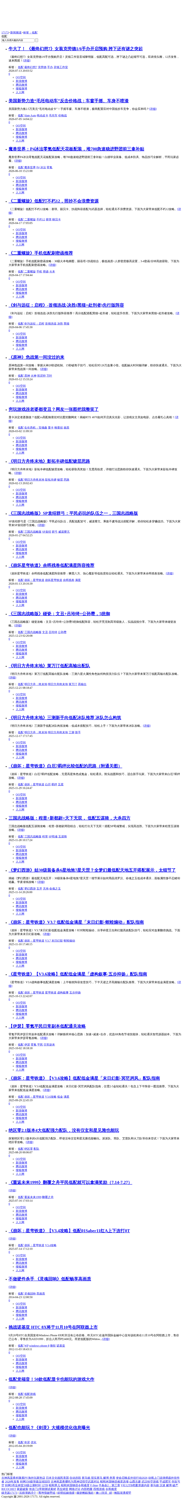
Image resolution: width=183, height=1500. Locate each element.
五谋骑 (62, 836)
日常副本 (49, 1044)
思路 (66, 479)
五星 (61, 784)
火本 (52, 271)
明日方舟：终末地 (35, 684)
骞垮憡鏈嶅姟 (46, 1492)
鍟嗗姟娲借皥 (66, 1492)
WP (26, 1345)
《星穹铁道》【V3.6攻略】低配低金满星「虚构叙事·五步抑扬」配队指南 (78, 974)
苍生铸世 (62, 1489)
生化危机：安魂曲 (35, 427)
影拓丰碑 (50, 479)
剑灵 (27, 1442)
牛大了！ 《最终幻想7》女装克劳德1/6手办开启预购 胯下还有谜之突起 (76, 48)
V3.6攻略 (50, 1096)
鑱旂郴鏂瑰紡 (85, 1492)
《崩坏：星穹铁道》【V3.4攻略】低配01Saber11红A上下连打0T (69, 1230)
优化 (33, 1442)
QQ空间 (21, 77)
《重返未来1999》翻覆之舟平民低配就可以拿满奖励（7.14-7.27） (70, 1182)
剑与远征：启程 (34, 323)
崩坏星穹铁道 (53, 580)
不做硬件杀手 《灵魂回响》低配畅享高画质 (50, 1279)
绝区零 (28, 1148)
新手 (78, 732)
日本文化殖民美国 (57, 1477)
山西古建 (135, 1481)
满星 (78, 580)
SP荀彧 (53, 836)
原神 (27, 375)
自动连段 (75, 1477)
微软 (53, 1345)
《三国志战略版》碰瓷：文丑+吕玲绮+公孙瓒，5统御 (59, 613)
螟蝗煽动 (69, 940)
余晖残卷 (68, 580)
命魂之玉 (55, 888)
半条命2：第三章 (109, 1485)
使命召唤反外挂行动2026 (131, 1477)
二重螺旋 (30, 219)
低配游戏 (30, 1393)
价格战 (62, 115)
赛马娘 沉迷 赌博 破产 (164, 1485)
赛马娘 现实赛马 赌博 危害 (98, 1477)
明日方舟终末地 (34, 479)
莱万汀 (73, 684)
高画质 (40, 1293)
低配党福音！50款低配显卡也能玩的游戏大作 (51, 1379)
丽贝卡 (56, 219)
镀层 (60, 479)
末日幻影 (57, 940)
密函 (46, 271)
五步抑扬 (75, 992)
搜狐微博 (21, 88)
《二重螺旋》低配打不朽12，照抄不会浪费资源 (54, 201)
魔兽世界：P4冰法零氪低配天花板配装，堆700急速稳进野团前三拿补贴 (76, 149)
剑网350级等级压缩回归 (35, 1481)
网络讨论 (74, 1489)
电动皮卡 (42, 115)
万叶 (49, 375)
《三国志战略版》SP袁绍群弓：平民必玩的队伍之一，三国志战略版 (73, 513)
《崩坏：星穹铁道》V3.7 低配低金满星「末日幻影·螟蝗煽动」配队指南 (76, 922)
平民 (40, 1044)
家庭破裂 (22, 1489)
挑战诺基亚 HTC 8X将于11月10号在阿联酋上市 (53, 1327)
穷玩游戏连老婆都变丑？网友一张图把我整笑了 (54, 409)
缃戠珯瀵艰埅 (122, 1492)
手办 (50, 67)
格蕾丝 (58, 427)
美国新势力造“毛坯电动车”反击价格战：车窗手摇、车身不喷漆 (69, 100)
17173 (5, 32)
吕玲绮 (53, 632)
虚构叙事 (63, 992)
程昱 (45, 836)
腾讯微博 (21, 84)
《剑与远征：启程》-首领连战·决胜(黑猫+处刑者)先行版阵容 (66, 305)
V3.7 (48, 940)
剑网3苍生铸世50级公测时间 (23, 1485)
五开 (39, 888)
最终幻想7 (30, 67)
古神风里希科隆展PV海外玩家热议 (23, 1477)
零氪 (49, 167)
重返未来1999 (32, 1197)
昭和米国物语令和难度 (75, 1485)
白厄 (48, 784)
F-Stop (94, 1485)
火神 (33, 375)
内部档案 (87, 1489)
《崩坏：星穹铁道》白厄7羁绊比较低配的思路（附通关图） (65, 766)
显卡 (51, 427)
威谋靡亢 (64, 531)
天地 (46, 888)
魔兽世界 (30, 167)
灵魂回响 (30, 1293)
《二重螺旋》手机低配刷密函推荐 (41, 253)
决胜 (60, 323)
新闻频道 (16, 32)
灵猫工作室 (61, 67)
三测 (71, 732)
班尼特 (41, 375)
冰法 (43, 167)
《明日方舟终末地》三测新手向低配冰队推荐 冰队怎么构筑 (65, 717)
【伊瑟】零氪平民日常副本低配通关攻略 (47, 1026)
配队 (36, 1148)
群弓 (55, 531)
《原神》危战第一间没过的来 (36, 357)
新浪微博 (21, 81)
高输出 (82, 684)
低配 (21, 67)
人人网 (20, 92)
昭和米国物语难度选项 (114, 1481)
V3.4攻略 (50, 1245)
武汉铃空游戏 (150, 1481)
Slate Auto (30, 115)
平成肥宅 (165, 1481)
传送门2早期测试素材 (42, 1489)
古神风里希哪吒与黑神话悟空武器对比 (75, 1481)
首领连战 (50, 323)
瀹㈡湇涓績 (104, 1492)
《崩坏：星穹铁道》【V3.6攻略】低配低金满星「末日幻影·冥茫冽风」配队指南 (84, 1078)
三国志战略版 (32, 531)
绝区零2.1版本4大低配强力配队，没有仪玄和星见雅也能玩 (64, 1130)
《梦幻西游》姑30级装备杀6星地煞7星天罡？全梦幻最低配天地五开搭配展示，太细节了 (92, 870)
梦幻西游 (30, 888)
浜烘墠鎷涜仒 (27, 1492)
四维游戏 (99, 1489)
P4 (37, 167)
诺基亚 (60, 1345)
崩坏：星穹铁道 (34, 580)
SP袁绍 (46, 531)
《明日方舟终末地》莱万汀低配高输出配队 (49, 665)
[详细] (26, 60)
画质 (66, 427)
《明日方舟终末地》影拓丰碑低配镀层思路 (49, 461)
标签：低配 (30, 32)
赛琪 (48, 219)
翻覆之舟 (48, 1197)
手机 (39, 271)
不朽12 (40, 219)
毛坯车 (53, 115)
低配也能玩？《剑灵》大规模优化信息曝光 (49, 1427)
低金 (60, 1096)
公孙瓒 (62, 632)
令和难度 (111, 1489)
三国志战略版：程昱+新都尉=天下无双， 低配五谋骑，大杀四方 (69, 818)
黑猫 (66, 323)
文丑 (45, 632)
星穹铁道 (50, 992)
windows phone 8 (39, 1345)
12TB (44, 1485)
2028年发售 (12, 1481)
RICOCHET (8, 1489)
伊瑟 (27, 1044)
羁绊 (54, 784)
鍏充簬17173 (9, 1492)
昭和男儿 (54, 1485)
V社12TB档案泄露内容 (135, 1485)
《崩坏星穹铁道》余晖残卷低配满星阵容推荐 (51, 565)
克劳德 (42, 67)
